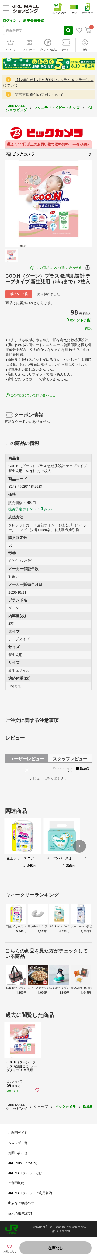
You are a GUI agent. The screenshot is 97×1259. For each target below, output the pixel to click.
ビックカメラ (23, 154)
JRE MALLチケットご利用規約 (30, 1193)
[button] (79, 846)
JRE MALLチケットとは (25, 1173)
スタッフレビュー (70, 759)
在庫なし (55, 1248)
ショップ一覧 (17, 1143)
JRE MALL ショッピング (16, 108)
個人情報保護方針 (21, 1213)
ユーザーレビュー (27, 759)
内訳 (88, 328)
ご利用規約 (16, 1183)
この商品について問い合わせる (59, 267)
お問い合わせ (17, 1153)
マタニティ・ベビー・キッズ (57, 108)
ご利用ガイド (17, 1133)
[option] (48, 203)
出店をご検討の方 (21, 1203)
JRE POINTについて (22, 1163)
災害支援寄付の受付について (39, 94)
